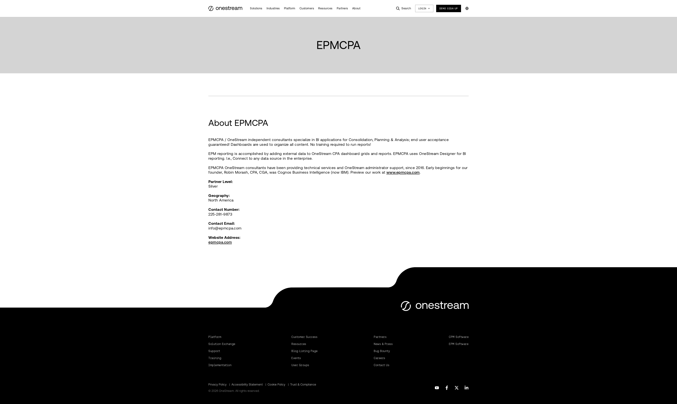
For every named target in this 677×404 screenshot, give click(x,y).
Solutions (256, 8)
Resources (325, 8)
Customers (307, 8)
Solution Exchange (221, 344)
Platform (289, 8)
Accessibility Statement (247, 384)
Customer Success (304, 337)
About (356, 8)
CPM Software (459, 337)
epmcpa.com (220, 242)
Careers (379, 358)
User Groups (300, 365)
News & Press (383, 344)
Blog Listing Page (304, 351)
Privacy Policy (217, 384)
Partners (342, 8)
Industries (273, 8)
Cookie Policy (276, 384)
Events (296, 358)
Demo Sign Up (448, 8)
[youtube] (437, 388)
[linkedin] (466, 388)
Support (214, 351)
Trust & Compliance (303, 384)
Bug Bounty (382, 351)
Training (214, 358)
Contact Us (381, 365)
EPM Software (458, 344)
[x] (457, 388)
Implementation (219, 365)
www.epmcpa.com (403, 172)
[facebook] (447, 388)
